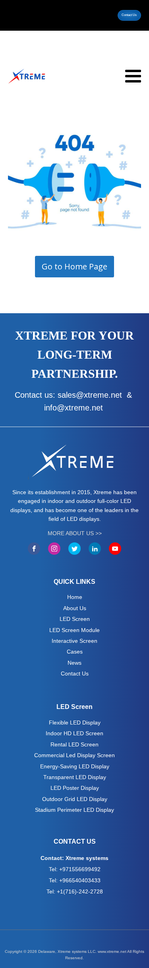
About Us (74, 608)
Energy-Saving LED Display (74, 766)
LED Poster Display (74, 788)
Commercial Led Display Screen (74, 755)
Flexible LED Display (75, 722)
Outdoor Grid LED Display (74, 799)
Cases (75, 651)
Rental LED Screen (74, 744)
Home (74, 597)
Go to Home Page (74, 266)
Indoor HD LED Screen (74, 733)
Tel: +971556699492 (75, 869)
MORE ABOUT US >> (75, 533)
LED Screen (75, 619)
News (74, 663)
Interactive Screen (74, 641)
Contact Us (129, 15)
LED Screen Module (74, 630)
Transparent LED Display (74, 777)
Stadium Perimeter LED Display (74, 810)
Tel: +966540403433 (75, 880)
